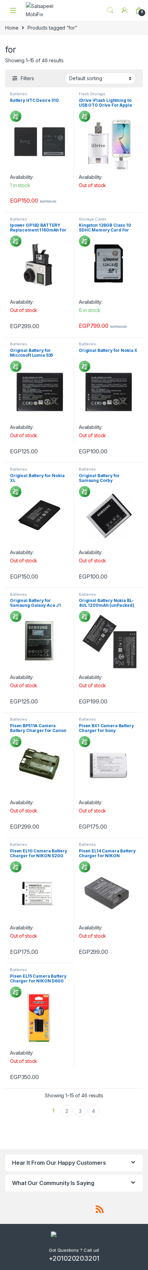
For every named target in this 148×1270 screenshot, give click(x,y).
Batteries (18, 94)
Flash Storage (92, 94)
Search (110, 10)
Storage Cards (92, 219)
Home (11, 28)
